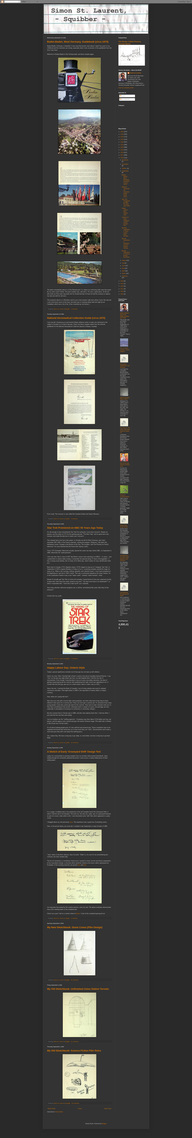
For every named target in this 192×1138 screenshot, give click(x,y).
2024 (122, 137)
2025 (122, 134)
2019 (122, 150)
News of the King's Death (124, 526)
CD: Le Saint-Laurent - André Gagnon (124, 349)
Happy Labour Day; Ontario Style (66, 667)
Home (80, 1108)
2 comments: (74, 309)
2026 (122, 131)
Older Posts (107, 1108)
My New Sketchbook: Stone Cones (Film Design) (74, 927)
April (123, 271)
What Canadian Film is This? (125, 398)
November (125, 164)
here (71, 822)
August (124, 260)
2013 (122, 283)
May (123, 268)
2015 (122, 281)
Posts (123, 96)
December (125, 160)
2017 (122, 155)
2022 (122, 142)
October (124, 168)
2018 (122, 152)
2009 (122, 294)
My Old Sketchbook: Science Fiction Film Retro (74, 1050)
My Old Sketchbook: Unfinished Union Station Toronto (78, 989)
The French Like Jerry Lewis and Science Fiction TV (125, 430)
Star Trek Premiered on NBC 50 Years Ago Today (75, 527)
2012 (122, 286)
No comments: (75, 742)
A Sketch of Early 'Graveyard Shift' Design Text (74, 751)
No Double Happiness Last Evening (125, 365)
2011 (122, 289)
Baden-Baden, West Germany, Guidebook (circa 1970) (77, 41)
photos (78, 913)
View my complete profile (126, 88)
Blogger (104, 1123)
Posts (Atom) (59, 1112)
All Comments (125, 99)
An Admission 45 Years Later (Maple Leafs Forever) (124, 558)
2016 (122, 157)
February (124, 276)
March (124, 273)
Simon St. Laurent (135, 73)
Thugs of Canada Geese (124, 495)
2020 (122, 147)
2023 (122, 139)
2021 (122, 144)
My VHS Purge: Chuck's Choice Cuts (125, 464)
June (123, 265)
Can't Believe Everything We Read (124, 594)
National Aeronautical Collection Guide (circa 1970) (76, 318)
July (123, 263)
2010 (122, 291)
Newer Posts (51, 1108)
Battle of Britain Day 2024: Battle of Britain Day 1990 (124, 315)
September (125, 171)
